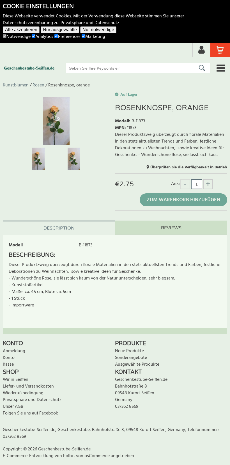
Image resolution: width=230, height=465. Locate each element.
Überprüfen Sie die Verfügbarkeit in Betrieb (188, 167)
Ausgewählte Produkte (137, 364)
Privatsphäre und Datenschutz (90, 23)
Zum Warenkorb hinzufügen (183, 200)
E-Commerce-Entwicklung (29, 456)
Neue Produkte (129, 351)
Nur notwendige (98, 29)
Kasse (8, 364)
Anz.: (175, 183)
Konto (9, 357)
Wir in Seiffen (15, 379)
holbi (68, 456)
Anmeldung (14, 351)
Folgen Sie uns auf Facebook (30, 413)
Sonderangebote (131, 357)
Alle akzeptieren (21, 29)
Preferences (69, 36)
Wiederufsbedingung (23, 393)
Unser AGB (13, 406)
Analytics (44, 36)
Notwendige (18, 36)
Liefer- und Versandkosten (28, 386)
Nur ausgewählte (60, 29)
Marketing (95, 36)
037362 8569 (126, 406)
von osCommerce (93, 456)
